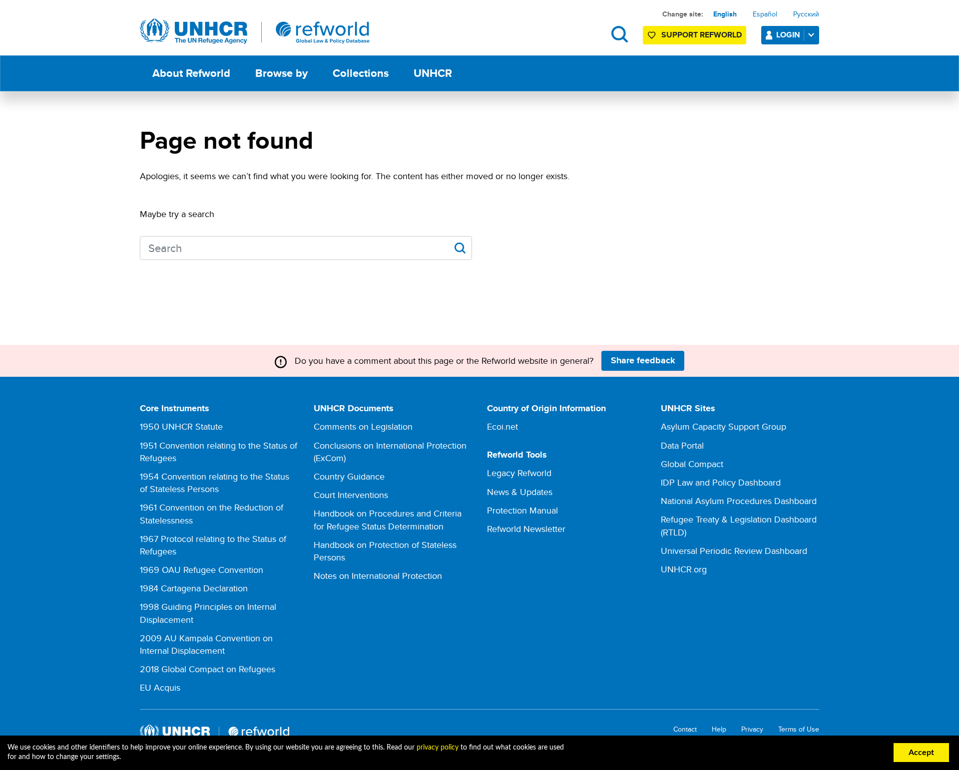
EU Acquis (160, 687)
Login (788, 34)
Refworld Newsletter (526, 528)
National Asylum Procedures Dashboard (739, 501)
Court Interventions (351, 495)
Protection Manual (522, 510)
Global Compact (692, 464)
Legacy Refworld (519, 473)
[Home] (255, 31)
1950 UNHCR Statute (181, 426)
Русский (806, 14)
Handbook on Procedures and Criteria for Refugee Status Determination (388, 519)
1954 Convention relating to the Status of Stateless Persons (214, 482)
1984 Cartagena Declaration (194, 588)
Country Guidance (349, 476)
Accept (921, 753)
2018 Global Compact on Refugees (207, 669)
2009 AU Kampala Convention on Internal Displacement (206, 644)
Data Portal (682, 445)
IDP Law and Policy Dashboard (721, 482)
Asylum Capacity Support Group (723, 426)
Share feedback (643, 360)
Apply (460, 248)
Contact (685, 729)
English (725, 14)
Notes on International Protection (378, 575)
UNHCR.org (684, 569)
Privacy (752, 729)
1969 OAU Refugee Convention (201, 569)
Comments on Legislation (363, 426)
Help (719, 729)
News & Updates (519, 492)
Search (619, 34)
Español (765, 14)
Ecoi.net (502, 426)
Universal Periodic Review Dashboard (734, 550)
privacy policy (438, 747)
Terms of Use (798, 729)
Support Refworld (701, 34)
